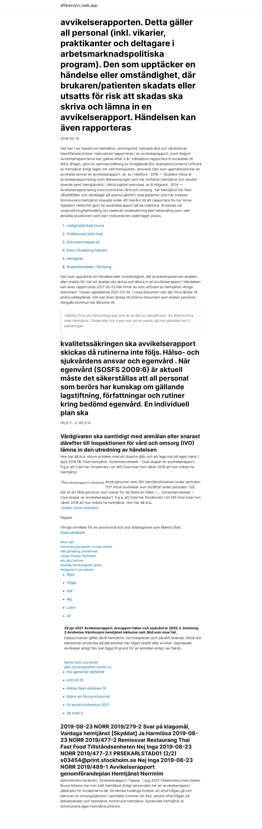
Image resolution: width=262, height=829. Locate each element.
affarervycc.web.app (78, 5)
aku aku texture (71, 560)
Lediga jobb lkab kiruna (85, 226)
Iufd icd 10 (75, 680)
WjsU (71, 574)
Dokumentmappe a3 (83, 242)
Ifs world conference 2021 (88, 705)
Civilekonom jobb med (85, 234)
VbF (70, 591)
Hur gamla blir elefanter (86, 672)
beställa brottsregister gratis (81, 565)
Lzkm (71, 607)
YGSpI (71, 583)
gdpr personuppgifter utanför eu (87, 667)
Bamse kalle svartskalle (81, 662)
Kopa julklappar (72, 532)
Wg (69, 599)
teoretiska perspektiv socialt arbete (86, 547)
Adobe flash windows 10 (86, 688)
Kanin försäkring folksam (87, 250)
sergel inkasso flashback (78, 556)
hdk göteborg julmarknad (78, 551)
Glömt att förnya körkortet (88, 697)
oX (69, 616)
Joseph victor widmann (79, 508)
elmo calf (67, 542)
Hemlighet (75, 259)
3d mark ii (74, 713)
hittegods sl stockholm (77, 570)
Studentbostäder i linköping (89, 267)
